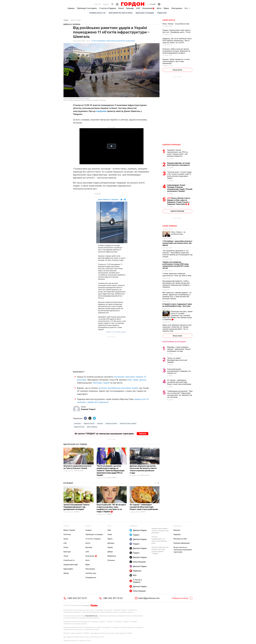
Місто (110, 526)
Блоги (121, 8)
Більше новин (177, 336)
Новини (71, 8)
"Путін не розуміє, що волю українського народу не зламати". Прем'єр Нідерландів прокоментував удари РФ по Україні (110, 470)
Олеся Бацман (139, 562)
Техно (66, 556)
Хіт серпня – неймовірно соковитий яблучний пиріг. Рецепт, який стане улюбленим (144, 507)
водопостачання (89, 423)
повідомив (101, 111)
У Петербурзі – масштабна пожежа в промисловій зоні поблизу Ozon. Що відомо (177, 243)
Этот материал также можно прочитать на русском (114, 41)
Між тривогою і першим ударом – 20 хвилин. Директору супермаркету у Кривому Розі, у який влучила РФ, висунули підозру (176, 296)
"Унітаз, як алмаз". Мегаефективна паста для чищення (177, 360)
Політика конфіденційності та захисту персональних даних (159, 540)
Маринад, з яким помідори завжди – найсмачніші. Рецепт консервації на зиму (179, 349)
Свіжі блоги (168, 20)
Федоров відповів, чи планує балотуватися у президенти (178, 164)
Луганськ (111, 560)
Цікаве (66, 573)
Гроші (66, 539)
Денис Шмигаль (92, 427)
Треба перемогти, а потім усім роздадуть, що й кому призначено (176, 61)
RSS (134, 575)
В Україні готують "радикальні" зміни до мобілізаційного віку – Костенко (177, 305)
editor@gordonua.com (149, 598)
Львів (135, 380)
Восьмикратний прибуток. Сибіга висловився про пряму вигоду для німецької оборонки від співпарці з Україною (176, 284)
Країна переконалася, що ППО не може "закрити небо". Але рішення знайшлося (177, 153)
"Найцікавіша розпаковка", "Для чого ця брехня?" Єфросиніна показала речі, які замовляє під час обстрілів (179, 394)
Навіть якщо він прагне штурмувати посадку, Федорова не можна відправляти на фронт (176, 51)
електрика (77, 423)
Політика (67, 534)
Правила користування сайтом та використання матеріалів (160, 531)
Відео (166, 8)
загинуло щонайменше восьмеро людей (118, 388)
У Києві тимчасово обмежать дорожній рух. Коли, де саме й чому (177, 275)
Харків (106, 383)
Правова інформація (182, 543)
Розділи (88, 526)
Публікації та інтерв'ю (87, 8)
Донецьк (111, 543)
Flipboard (137, 571)
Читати (142, 433)
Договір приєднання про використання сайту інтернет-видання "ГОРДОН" (160, 550)
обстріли (100, 423)
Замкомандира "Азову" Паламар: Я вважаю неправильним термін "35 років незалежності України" (179, 188)
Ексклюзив (147, 8)
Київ (129, 380)
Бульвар (130, 8)
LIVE (138, 8)
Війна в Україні (76, 20)
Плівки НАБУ (162, 13)
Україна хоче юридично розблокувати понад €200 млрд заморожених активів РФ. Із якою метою (175, 265)
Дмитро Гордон (140, 530)
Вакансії (177, 530)
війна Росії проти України (128, 423)
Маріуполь (112, 556)
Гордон (66, 20)
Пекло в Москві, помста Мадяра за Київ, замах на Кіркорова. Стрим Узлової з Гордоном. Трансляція (178, 201)
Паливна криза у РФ (97, 13)
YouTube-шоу (91, 573)
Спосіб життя (69, 560)
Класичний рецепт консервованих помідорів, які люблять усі (179, 371)
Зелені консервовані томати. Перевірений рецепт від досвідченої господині (77, 507)
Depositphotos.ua (91, 616)
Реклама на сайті (180, 539)
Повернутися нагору (180, 598)
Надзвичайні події (71, 565)
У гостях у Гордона (107, 8)
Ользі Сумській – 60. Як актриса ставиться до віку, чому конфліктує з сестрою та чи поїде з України (111, 508)
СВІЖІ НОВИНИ (169, 226)
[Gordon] (132, 4)
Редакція (177, 534)
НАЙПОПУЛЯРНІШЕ (171, 145)
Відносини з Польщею (145, 13)
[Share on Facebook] (85, 418)
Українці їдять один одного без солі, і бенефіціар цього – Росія (176, 31)
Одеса (110, 539)
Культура (67, 552)
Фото (159, 8)
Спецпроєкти (91, 577)
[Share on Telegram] (94, 418)
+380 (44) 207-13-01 (77, 598)
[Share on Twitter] (89, 418)
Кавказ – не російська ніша (176, 24)
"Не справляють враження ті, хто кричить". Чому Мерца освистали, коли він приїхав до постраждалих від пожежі (177, 254)
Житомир (97, 383)
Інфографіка (68, 569)
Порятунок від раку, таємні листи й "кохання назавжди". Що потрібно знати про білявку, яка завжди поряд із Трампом (177, 315)
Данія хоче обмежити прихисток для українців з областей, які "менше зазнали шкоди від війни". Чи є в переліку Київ (176, 328)
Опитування (176, 8)
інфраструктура (79, 427)
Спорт (66, 547)
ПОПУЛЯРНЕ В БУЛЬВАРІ (174, 342)
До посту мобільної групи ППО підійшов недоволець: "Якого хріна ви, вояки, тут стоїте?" (177, 41)
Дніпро (142, 380)
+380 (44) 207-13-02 (112, 598)
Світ (65, 543)
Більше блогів (177, 70)
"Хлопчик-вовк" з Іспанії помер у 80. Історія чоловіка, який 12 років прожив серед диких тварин (179, 175)
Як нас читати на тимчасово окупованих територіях (183, 549)
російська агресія (111, 423)
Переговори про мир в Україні (120, 13)
